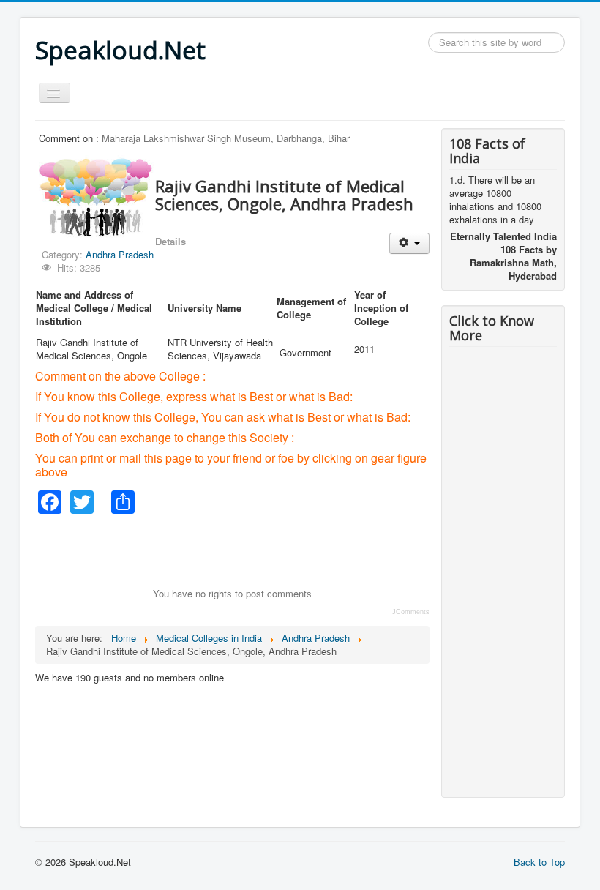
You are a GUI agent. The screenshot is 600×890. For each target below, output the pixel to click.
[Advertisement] (301, 547)
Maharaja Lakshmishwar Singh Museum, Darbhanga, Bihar (226, 138)
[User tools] (409, 243)
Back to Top (539, 862)
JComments (411, 612)
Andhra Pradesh (120, 254)
